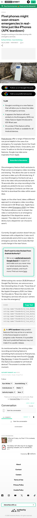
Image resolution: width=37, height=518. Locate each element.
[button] (18, 2)
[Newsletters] (28, 495)
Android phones (8, 388)
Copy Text (29, 305)
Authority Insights (7, 372)
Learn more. (32, 9)
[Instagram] (9, 495)
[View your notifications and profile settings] (34, 417)
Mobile (3, 12)
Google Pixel (19, 375)
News (18, 372)
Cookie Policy (18, 490)
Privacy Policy (18, 485)
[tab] (6, 417)
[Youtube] (15, 495)
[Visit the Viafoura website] (32, 454)
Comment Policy (15, 399)
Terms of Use (18, 480)
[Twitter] (22, 495)
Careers (18, 475)
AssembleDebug (17, 40)
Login (33, 2)
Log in (27, 403)
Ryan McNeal (7, 40)
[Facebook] (2, 495)
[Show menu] (2, 2)
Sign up (32, 403)
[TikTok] (35, 495)
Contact (18, 469)
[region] (18, 429)
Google (13, 375)
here (25, 271)
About (18, 464)
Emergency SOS (19, 207)
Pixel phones (6, 139)
